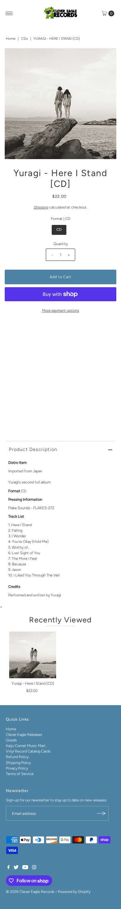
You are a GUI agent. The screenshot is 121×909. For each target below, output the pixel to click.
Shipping (41, 207)
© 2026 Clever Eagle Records (30, 891)
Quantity (60, 244)
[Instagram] (34, 868)
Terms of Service (19, 774)
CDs (24, 39)
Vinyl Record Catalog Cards (28, 751)
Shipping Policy (18, 762)
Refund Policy (17, 757)
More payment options (60, 310)
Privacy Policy (17, 768)
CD (59, 229)
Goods (11, 740)
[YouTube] (25, 868)
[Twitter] (16, 868)
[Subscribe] (101, 813)
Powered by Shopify (74, 891)
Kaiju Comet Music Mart (26, 745)
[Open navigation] (9, 13)
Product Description (33, 449)
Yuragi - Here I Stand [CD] (32, 683)
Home (11, 39)
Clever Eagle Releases (24, 734)
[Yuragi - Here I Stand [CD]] (32, 654)
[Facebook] (8, 868)
